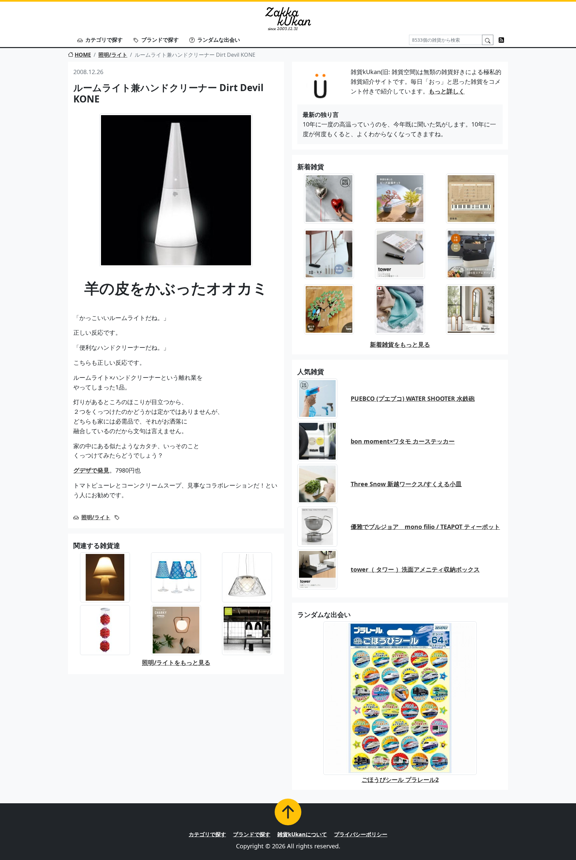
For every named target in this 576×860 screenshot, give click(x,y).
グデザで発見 (91, 470)
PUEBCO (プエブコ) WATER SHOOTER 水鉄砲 (413, 398)
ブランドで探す (160, 39)
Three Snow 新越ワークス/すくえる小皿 (406, 484)
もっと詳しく (447, 91)
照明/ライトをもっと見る (176, 662)
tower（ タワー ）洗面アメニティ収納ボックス (415, 569)
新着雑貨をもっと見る (400, 344)
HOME (83, 54)
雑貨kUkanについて (302, 834)
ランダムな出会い (218, 39)
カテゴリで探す (104, 39)
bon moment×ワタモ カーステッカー (403, 441)
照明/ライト (112, 54)
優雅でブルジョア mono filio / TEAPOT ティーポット (425, 527)
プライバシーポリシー (360, 834)
